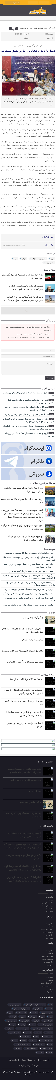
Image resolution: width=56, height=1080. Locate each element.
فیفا (15, 258)
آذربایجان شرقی (15, 1005)
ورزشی (26, 28)
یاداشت (52, 612)
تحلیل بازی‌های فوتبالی (38, 258)
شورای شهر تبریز (46, 1040)
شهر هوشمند (48, 1036)
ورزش (50, 1052)
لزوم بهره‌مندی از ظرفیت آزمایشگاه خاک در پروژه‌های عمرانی (29, 434)
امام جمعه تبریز (47, 1013)
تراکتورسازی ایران (46, 1024)
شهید (36, 1036)
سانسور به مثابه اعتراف (32, 640)
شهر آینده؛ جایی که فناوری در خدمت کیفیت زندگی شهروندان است (30, 599)
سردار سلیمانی (23, 1028)
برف (50, 1017)
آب (51, 1005)
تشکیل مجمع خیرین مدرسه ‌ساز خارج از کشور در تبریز (29, 414)
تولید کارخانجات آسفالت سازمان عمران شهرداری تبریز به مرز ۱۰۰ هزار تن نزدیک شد (29, 408)
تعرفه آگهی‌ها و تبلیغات (28, 1065)
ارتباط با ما (14, 1060)
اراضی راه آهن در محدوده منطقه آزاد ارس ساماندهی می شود (29, 605)
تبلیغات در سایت (47, 906)
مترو (15, 1040)
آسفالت (49, 1009)
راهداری (22, 1024)
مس (50, 1044)
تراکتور (37, 1020)
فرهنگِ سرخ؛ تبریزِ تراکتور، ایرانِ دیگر (26, 679)
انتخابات (34, 1013)
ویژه (21, 28)
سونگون (10, 1028)
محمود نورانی (50, 262)
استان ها (40, 28)
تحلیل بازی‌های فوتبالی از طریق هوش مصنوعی (28, 50)
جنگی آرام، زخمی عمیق (32, 617)
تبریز (31, 28)
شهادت (38, 1032)
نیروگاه (18, 1048)
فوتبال (24, 258)
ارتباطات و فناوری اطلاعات (42, 483)
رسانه (12, 1024)
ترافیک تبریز (48, 1020)
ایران (35, 28)
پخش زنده (49, 911)
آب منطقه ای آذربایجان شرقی (35, 1005)
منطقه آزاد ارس (47, 1048)
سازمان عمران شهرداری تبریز (42, 1028)
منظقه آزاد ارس (31, 1048)
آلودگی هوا (38, 1009)
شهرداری (28, 1032)
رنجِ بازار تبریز (35, 791)
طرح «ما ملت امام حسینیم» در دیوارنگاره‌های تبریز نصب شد (28, 394)
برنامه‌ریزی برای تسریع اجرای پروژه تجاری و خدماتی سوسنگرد (28, 594)
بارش (10, 1013)
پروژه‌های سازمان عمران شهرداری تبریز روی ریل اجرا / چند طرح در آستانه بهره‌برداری (28, 427)
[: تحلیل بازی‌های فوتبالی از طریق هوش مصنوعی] (3, 28)
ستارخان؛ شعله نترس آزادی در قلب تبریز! (24, 662)
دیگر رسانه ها (48, 908)
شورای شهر (25, 1036)
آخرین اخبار (47, 28)
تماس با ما (49, 897)
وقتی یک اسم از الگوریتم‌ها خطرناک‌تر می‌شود (22, 651)
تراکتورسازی (25, 1020)
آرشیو (46, 1060)
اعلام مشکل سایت (47, 903)
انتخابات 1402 (22, 1013)
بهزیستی (32, 1017)
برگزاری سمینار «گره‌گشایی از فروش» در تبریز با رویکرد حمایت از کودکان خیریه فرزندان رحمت (28, 420)
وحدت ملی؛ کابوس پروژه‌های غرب (25, 780)
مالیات (24, 1040)
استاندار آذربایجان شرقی (21, 1009)
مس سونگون (39, 1044)
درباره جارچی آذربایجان (31, 1060)
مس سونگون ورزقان (22, 1044)
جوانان (33, 1024)
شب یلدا (49, 1032)
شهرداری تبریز (14, 1032)
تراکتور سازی (11, 1020)
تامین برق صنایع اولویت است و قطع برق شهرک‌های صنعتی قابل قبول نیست (30, 401)
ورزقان (40, 1052)
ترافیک (14, 1017)
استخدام (50, 900)
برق (42, 1017)
